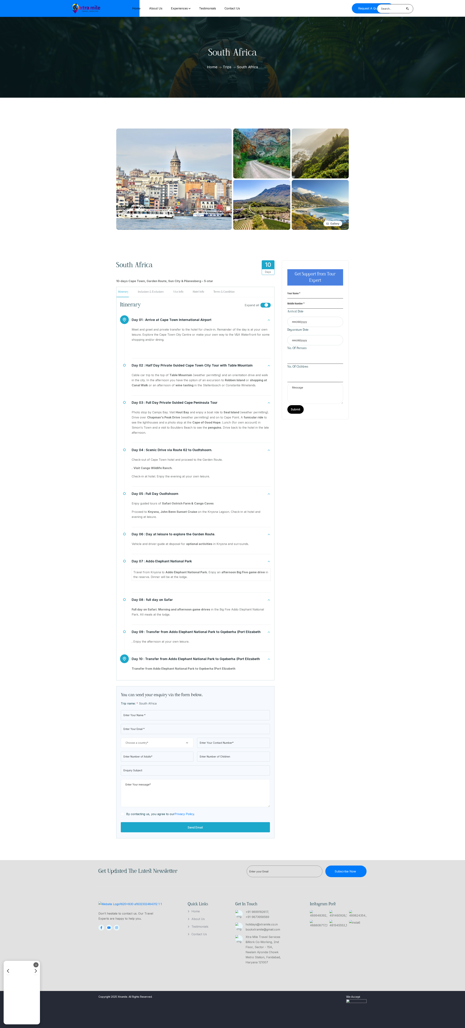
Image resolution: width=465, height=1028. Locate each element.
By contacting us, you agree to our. (160, 814)
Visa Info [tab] (178, 291)
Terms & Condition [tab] (224, 291)
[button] (35, 970)
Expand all (252, 305)
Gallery (334, 223)
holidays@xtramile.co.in (262, 924)
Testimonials (207, 8)
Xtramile (122, 996)
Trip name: (129, 703)
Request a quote (370, 8)
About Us (155, 8)
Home (136, 8)
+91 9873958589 (257, 917)
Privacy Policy (184, 814)
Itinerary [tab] (123, 291)
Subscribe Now (345, 871)
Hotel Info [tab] (198, 291)
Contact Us (232, 8)
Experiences (179, 8)
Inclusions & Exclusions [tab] (151, 291)
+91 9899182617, (257, 912)
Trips (227, 67)
